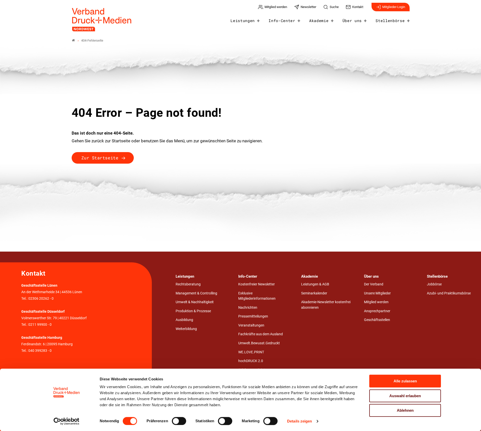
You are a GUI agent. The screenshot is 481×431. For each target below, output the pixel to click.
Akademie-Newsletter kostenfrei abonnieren (325, 305)
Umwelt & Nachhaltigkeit (195, 302)
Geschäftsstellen (377, 320)
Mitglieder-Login (393, 7)
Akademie (318, 20)
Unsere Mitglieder (377, 293)
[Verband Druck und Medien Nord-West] (73, 40)
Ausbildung (184, 320)
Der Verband (373, 284)
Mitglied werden (376, 302)
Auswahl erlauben (405, 396)
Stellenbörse (390, 20)
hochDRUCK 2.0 (250, 361)
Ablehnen (405, 410)
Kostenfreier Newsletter (256, 284)
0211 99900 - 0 (40, 324)
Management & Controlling (196, 293)
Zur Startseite (99, 158)
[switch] (179, 421)
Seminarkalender (314, 293)
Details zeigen (299, 421)
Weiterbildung (186, 329)
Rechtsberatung (188, 284)
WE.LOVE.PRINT (251, 352)
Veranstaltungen (251, 325)
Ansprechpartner (377, 311)
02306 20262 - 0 (41, 298)
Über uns (352, 20)
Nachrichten (247, 307)
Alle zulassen (405, 381)
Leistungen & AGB (315, 284)
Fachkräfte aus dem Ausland (260, 334)
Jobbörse (434, 284)
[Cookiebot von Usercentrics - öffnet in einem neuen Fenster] (66, 421)
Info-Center (282, 20)
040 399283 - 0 (40, 351)
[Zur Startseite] (102, 20)
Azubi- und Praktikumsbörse (449, 293)
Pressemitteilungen (253, 316)
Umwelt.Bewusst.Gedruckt (259, 343)
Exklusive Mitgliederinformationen (257, 296)
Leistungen (242, 20)
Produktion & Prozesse (193, 311)
